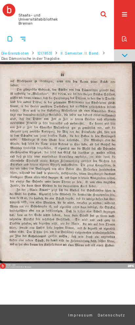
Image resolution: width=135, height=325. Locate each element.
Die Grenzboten (15, 53)
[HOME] (30, 14)
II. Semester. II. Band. (80, 53)
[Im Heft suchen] (124, 38)
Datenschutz (111, 315)
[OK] (103, 14)
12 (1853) (44, 53)
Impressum (80, 315)
